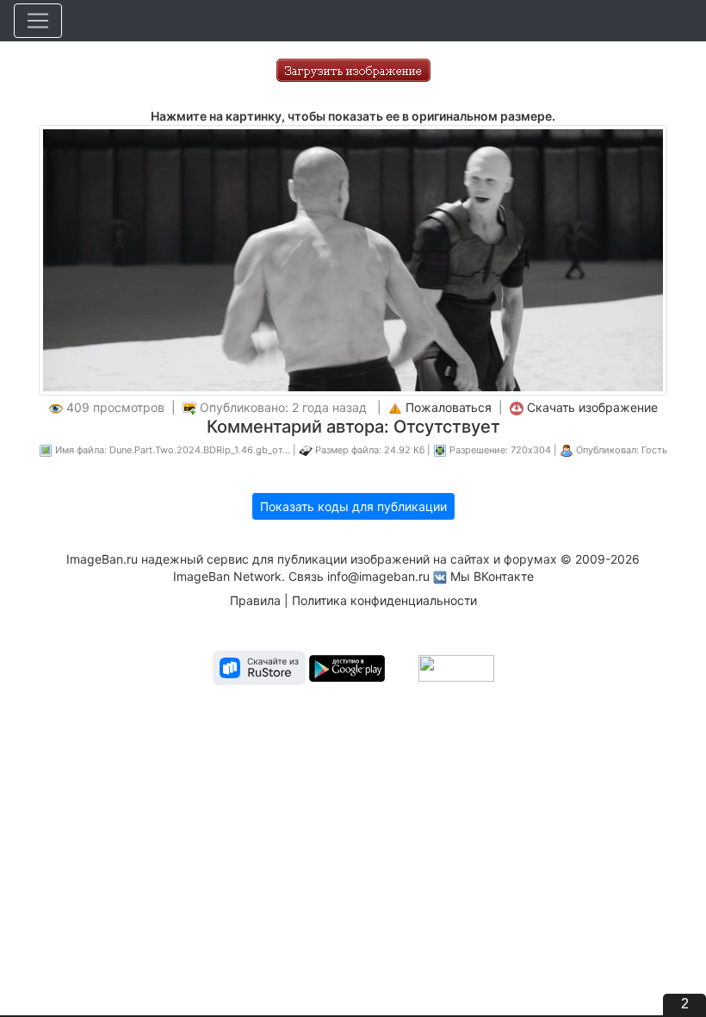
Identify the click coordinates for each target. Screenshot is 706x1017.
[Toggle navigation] (38, 20)
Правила (255, 600)
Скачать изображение (592, 407)
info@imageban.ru (378, 576)
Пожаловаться (449, 407)
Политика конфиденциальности (384, 600)
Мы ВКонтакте (492, 576)
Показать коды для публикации (353, 506)
